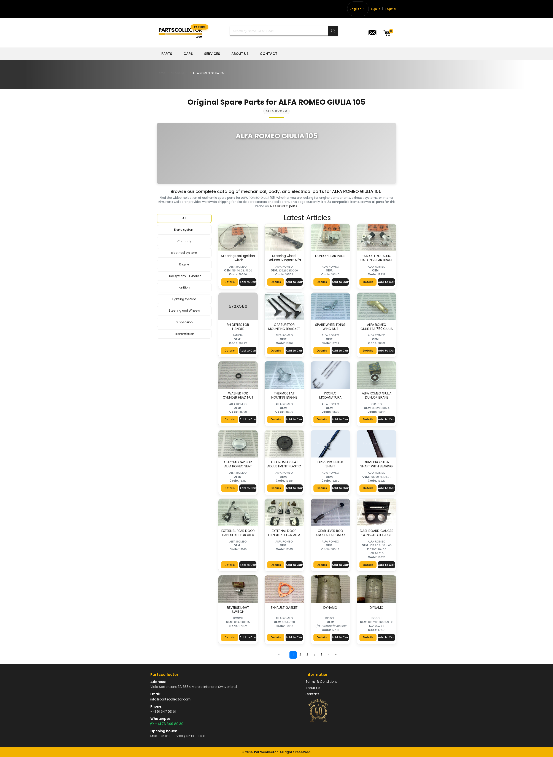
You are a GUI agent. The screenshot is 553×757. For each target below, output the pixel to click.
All (184, 218)
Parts (166, 53)
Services (212, 53)
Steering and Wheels (184, 310)
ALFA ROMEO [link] (238, 267)
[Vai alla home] (180, 32)
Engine (184, 264)
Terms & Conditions (321, 681)
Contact (268, 53)
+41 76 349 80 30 (169, 724)
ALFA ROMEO (179, 73)
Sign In (375, 9)
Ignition (184, 287)
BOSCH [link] (238, 618)
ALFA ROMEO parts (283, 206)
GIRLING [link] (376, 404)
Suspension (184, 322)
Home (161, 73)
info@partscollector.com (170, 699)
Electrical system (184, 253)
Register (390, 9)
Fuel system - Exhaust (184, 276)
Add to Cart (248, 282)
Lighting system (184, 299)
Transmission (184, 334)
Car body (184, 241)
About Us (240, 53)
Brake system (184, 229)
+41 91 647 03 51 (163, 711)
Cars (188, 53)
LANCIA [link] (238, 335)
